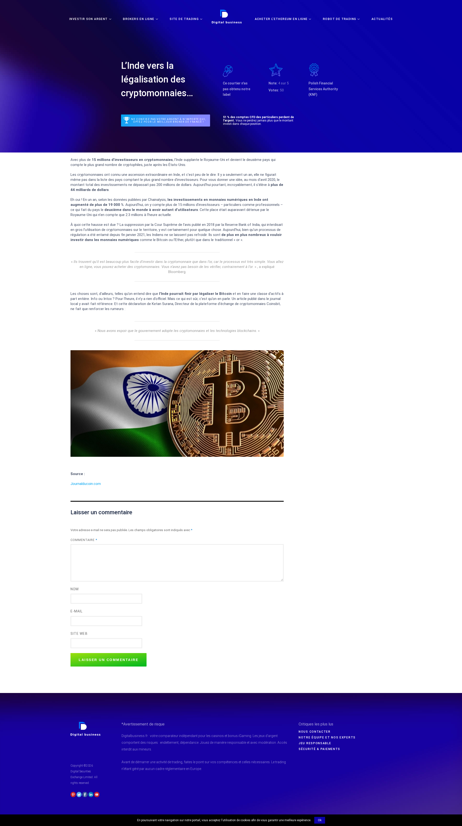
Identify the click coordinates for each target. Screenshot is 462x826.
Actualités (382, 19)
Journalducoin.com (86, 484)
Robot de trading (339, 19)
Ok (319, 820)
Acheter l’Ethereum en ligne (281, 19)
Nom (75, 589)
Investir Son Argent (88, 19)
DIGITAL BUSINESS (226, 11)
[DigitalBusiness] (86, 724)
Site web (79, 633)
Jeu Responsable (315, 743)
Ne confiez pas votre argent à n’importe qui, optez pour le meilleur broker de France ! (168, 120)
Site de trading (184, 19)
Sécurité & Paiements (319, 749)
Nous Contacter (315, 731)
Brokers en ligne (138, 19)
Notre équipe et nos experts (327, 737)
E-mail (77, 611)
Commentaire (84, 540)
